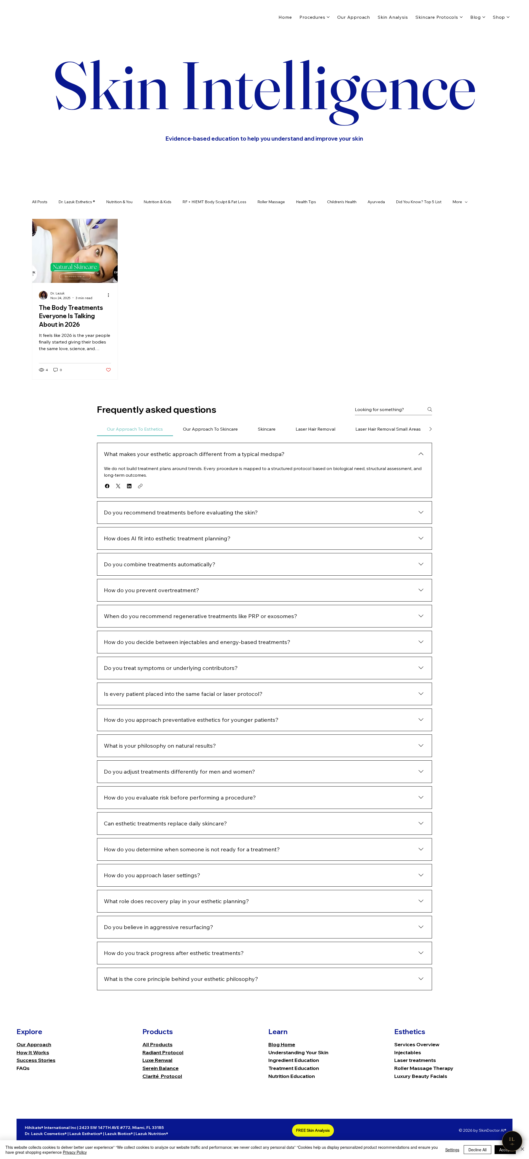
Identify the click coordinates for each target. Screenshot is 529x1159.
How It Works (33, 1052)
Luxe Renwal (157, 1060)
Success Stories (36, 1060)
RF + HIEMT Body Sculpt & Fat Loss (214, 201)
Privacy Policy (75, 1152)
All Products (157, 1044)
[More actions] (110, 295)
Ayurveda (376, 201)
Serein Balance (160, 1068)
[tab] (135, 429)
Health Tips (306, 201)
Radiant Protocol (162, 1052)
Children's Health (342, 201)
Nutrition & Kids (157, 201)
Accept (505, 1149)
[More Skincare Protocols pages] (461, 17)
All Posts (39, 201)
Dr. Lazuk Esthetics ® (76, 201)
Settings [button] (452, 1149)
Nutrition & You (119, 201)
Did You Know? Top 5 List (418, 201)
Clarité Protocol (162, 1076)
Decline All (477, 1149)
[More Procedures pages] (328, 17)
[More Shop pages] (508, 17)
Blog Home (281, 1044)
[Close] (522, 1150)
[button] (107, 486)
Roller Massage (271, 201)
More (457, 201)
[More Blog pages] (483, 17)
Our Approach (34, 1044)
